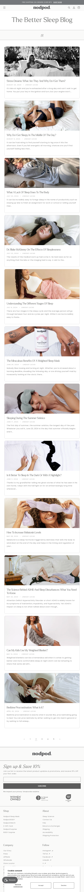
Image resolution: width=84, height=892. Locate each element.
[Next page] (59, 739)
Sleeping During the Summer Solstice (26, 418)
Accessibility (48, 832)
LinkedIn (46, 860)
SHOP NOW (57, 2)
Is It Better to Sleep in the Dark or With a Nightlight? (34, 475)
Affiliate (7, 857)
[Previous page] (24, 739)
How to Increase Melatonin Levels (24, 532)
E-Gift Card (8, 826)
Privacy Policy (17, 879)
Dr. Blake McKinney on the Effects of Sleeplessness (34, 249)
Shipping (46, 829)
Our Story (7, 851)
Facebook (47, 857)
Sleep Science (48, 816)
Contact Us (47, 820)
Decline (63, 885)
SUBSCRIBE (42, 786)
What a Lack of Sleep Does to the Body (28, 192)
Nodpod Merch (9, 823)
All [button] (42, 35)
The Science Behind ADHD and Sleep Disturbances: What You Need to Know (42, 592)
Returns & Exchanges (51, 826)
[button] (4, 7)
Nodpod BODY (9, 820)
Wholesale (8, 860)
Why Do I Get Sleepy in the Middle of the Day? (31, 135)
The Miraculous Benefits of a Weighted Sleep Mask (33, 361)
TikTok (45, 854)
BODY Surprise (9, 832)
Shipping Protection (51, 835)
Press (6, 854)
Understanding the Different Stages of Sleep (30, 303)
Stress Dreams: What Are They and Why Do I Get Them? (36, 81)
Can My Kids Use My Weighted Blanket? (27, 650)
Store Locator (9, 863)
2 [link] (36, 739)
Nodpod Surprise (10, 829)
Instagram (47, 851)
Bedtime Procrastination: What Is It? (25, 707)
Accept (40, 885)
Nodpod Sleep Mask (11, 816)
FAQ (44, 823)
